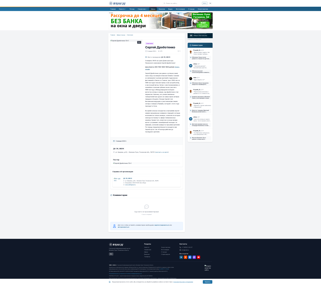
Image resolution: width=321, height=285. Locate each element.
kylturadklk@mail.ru (130, 184)
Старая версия (165, 254)
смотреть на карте (161, 152)
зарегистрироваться (161, 225)
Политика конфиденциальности (134, 273)
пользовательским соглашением (183, 282)
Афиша (146, 252)
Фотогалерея (165, 249)
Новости (146, 247)
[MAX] (194, 257)
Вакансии (147, 254)
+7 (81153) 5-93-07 (187, 247)
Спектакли (130, 35)
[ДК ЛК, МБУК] (118, 182)
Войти (204, 3)
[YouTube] (198, 257)
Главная (112, 35)
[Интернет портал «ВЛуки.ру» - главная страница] (117, 3)
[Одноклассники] (185, 257)
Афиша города (121, 35)
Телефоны (147, 256)
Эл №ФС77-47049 (164, 269)
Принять (207, 282)
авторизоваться (123, 227)
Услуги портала (165, 247)
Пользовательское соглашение (117, 273)
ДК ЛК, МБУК (127, 178)
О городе (164, 252)
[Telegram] (190, 257)
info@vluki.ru (185, 250)
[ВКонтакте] (181, 257)
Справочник (147, 249)
